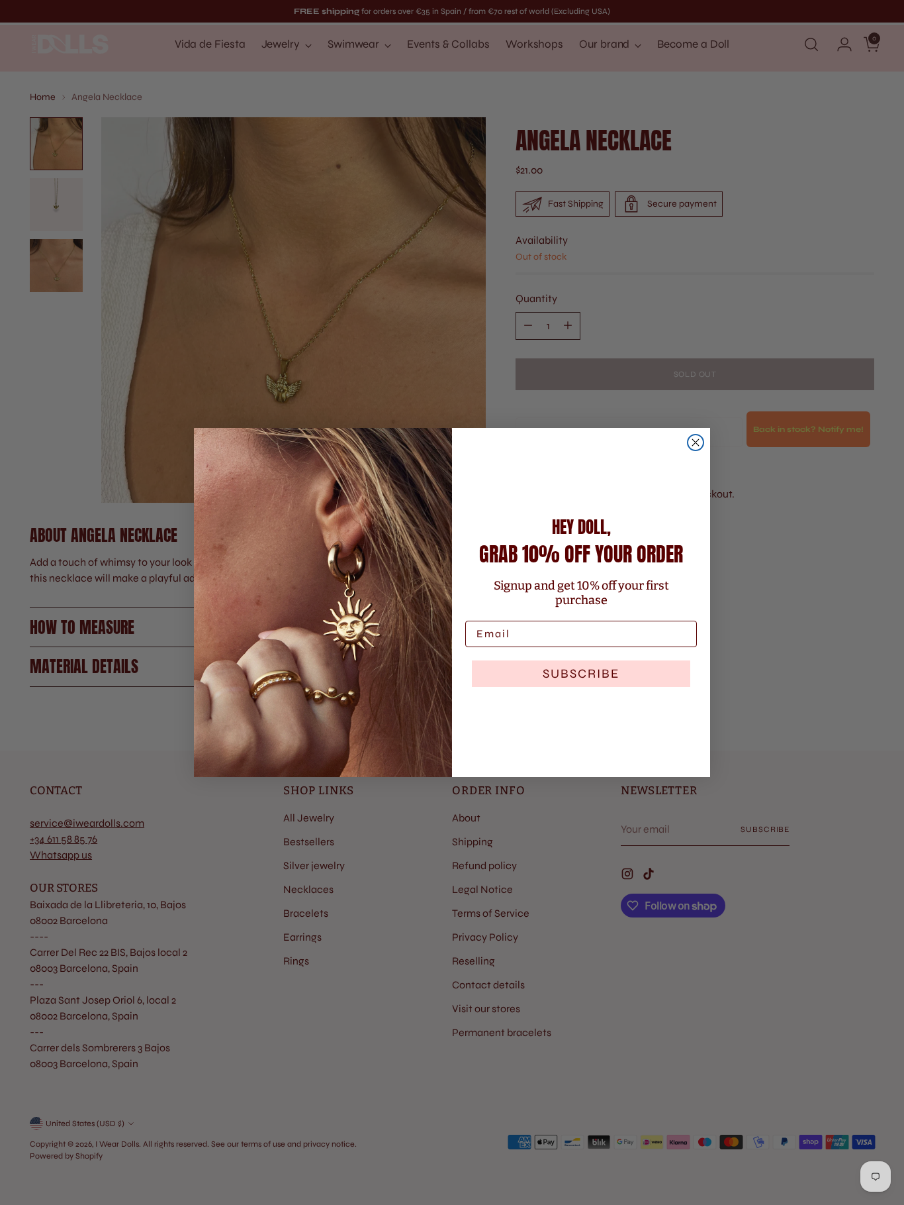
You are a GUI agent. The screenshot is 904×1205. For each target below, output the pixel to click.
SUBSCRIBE (581, 673)
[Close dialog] (695, 442)
